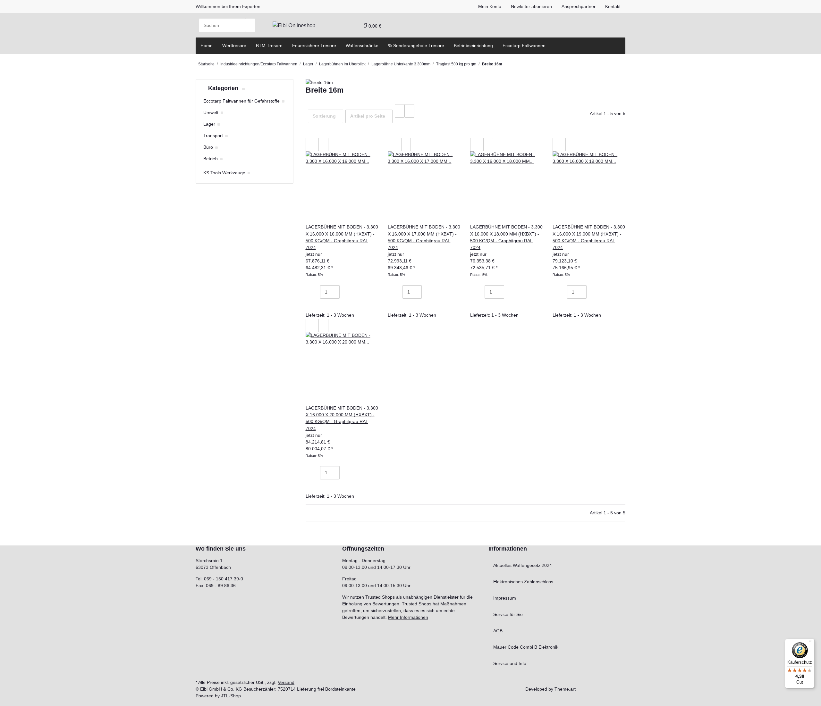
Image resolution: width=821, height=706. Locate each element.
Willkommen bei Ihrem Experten (228, 6)
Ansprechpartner (579, 6)
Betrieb (210, 158)
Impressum (504, 598)
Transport (213, 135)
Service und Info (509, 663)
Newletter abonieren (531, 6)
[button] (344, 25)
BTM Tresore (269, 45)
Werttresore (234, 45)
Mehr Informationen (408, 617)
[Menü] (811, 642)
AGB (498, 630)
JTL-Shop (231, 695)
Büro (208, 147)
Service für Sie (508, 614)
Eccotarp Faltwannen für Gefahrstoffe (241, 101)
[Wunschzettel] (354, 25)
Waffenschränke (362, 45)
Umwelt (210, 112)
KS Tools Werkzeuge (224, 172)
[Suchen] (250, 25)
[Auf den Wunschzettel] (323, 144)
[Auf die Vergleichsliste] (312, 144)
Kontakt (613, 6)
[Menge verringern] (315, 292)
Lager (209, 124)
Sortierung (324, 116)
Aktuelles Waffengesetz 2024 (522, 565)
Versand (286, 682)
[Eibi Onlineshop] (294, 25)
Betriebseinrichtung (473, 45)
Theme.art (565, 689)
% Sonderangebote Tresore (416, 45)
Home (206, 45)
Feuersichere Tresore (314, 45)
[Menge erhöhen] (344, 292)
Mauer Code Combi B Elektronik (525, 647)
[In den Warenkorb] (315, 305)
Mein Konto (489, 6)
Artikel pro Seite (367, 116)
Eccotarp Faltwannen (524, 45)
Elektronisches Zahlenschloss (523, 581)
